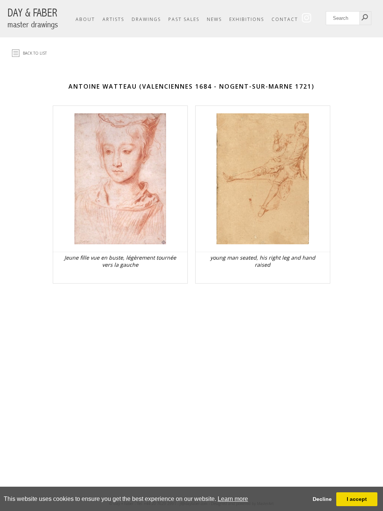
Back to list (35, 53)
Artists (113, 19)
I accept (357, 499)
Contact (285, 19)
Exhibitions (246, 19)
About (85, 19)
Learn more (233, 499)
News (214, 19)
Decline (322, 499)
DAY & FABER (32, 18)
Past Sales (183, 19)
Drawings (146, 19)
